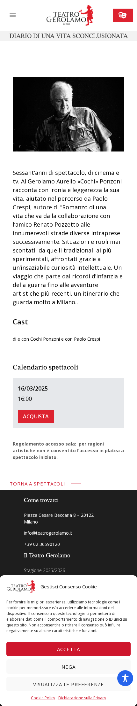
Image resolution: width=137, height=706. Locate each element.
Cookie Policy (43, 698)
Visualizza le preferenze (68, 684)
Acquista (36, 416)
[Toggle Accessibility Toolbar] (125, 678)
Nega (68, 666)
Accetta (68, 649)
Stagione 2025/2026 (44, 570)
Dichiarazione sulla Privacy (82, 698)
